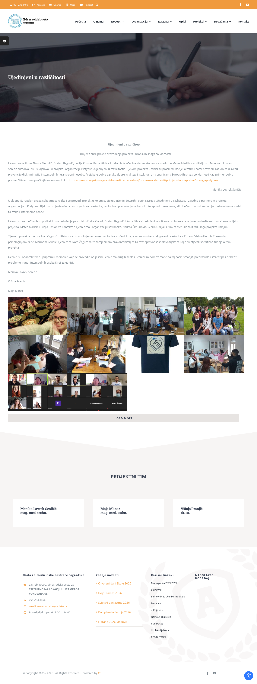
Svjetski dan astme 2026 (114, 602)
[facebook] (240, 4)
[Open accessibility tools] (248, 675)
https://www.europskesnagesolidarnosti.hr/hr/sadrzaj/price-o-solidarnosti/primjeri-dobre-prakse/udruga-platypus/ (143, 180)
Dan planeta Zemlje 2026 (114, 612)
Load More (124, 418)
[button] (97, 4)
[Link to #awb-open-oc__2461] (4, 40)
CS (99, 673)
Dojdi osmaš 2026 (110, 593)
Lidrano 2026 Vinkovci (112, 622)
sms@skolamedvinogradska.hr (48, 606)
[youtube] (247, 4)
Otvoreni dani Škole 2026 (114, 583)
